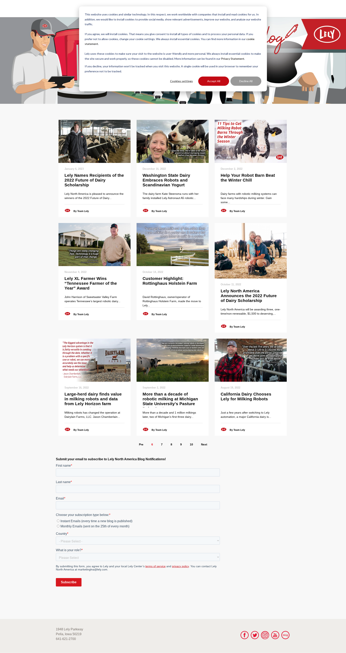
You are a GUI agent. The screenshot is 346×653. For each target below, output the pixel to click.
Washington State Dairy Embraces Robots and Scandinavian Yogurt (166, 180)
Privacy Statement (232, 58)
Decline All (245, 81)
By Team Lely (81, 211)
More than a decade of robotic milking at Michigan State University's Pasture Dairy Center (170, 399)
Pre (141, 444)
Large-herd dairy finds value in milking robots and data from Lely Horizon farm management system (93, 399)
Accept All (213, 81)
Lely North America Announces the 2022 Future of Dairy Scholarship (249, 296)
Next (204, 444)
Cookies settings (181, 81)
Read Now (94, 141)
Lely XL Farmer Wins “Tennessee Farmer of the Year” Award (90, 283)
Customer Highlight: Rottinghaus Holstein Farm (170, 281)
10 (191, 444)
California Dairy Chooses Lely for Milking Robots (246, 396)
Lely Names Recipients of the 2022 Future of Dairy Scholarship (94, 180)
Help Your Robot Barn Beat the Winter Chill (248, 177)
